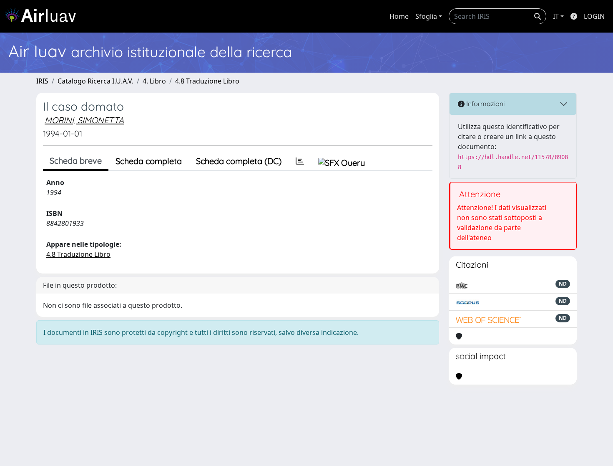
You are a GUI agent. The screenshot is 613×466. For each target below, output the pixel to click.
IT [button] (556, 16)
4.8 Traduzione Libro (207, 81)
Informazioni (485, 103)
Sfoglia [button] (426, 16)
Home (399, 16)
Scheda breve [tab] (76, 160)
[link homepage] (44, 16)
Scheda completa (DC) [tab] (238, 161)
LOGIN (594, 16)
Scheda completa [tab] (149, 161)
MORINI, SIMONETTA (84, 120)
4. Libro (154, 81)
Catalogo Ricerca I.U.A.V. (95, 81)
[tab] (300, 161)
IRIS (42, 81)
